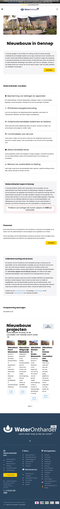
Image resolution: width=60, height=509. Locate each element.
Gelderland (48, 461)
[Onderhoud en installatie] (23, 474)
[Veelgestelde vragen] (23, 478)
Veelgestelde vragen (31, 478)
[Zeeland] (43, 477)
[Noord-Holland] (43, 470)
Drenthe (47, 455)
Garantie (27, 482)
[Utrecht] (43, 474)
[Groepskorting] (4, 470)
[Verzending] (23, 480)
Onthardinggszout (30, 459)
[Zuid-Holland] (43, 479)
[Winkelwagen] (57, 9)
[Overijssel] (43, 472)
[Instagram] (30, 441)
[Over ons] (23, 463)
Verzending (28, 480)
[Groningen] (43, 463)
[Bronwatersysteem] (23, 457)
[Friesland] (43, 459)
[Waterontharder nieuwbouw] (4, 460)
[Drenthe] (43, 455)
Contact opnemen (11, 481)
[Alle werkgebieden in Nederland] (43, 482)
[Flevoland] (43, 457)
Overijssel (47, 472)
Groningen (48, 463)
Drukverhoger (29, 461)
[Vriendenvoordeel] (4, 468)
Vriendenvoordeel (11, 468)
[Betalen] (23, 484)
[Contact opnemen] (4, 481)
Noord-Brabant (49, 468)
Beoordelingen (32, 4)
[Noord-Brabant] (43, 468)
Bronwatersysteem (30, 457)
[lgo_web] (30, 9)
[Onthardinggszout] (23, 459)
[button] (2, 9)
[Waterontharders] (23, 455)
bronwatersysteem (20, 290)
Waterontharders (30, 455)
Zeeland (47, 477)
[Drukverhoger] (23, 461)
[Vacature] (23, 466)
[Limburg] (43, 466)
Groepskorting (10, 470)
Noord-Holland (49, 470)
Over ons (28, 463)
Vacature (28, 466)
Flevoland (47, 457)
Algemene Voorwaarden (12, 504)
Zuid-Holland (48, 479)
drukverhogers (38, 290)
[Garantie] (23, 482)
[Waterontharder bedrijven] (4, 465)
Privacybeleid (22, 504)
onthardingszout (18, 293)
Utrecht (47, 474)
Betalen (27, 484)
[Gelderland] (43, 461)
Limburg (47, 466)
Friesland (47, 459)
